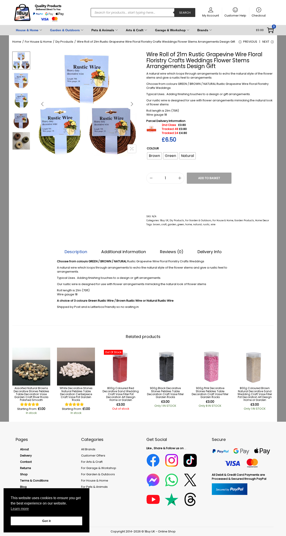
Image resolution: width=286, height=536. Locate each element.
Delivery (26, 455)
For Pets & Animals (94, 487)
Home (16, 42)
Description (76, 252)
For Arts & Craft (92, 462)
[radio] (154, 155)
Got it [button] (46, 521)
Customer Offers (93, 455)
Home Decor (262, 220)
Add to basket (209, 178)
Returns (25, 468)
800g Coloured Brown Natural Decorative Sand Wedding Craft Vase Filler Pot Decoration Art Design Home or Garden (255, 394)
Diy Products (64, 42)
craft (164, 224)
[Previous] (42, 104)
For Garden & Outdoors (198, 220)
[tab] (76, 252)
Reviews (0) (171, 252)
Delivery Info (210, 252)
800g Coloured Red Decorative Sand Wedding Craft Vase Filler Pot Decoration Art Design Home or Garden (121, 394)
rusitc (206, 224)
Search (185, 12)
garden (172, 224)
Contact (26, 462)
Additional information (123, 252)
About (24, 449)
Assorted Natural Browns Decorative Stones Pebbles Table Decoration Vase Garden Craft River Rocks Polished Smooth (31, 394)
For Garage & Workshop (98, 468)
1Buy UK (164, 220)
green (180, 224)
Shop (24, 474)
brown (156, 224)
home (188, 224)
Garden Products (244, 220)
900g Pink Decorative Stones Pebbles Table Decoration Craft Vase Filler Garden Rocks (210, 392)
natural (197, 224)
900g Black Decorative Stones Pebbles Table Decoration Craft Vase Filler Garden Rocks (165, 392)
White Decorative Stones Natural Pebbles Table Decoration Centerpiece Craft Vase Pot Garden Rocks (76, 394)
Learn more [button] (20, 509)
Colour (153, 148)
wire (213, 224)
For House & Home (38, 42)
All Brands (88, 449)
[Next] (131, 104)
